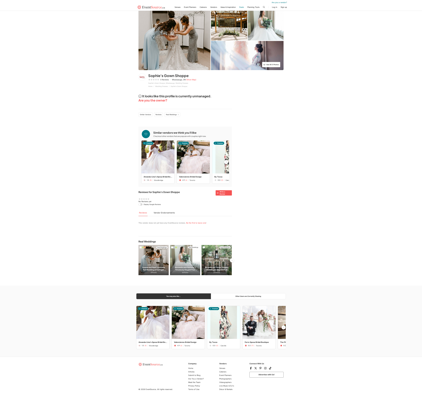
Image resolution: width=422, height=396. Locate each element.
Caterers (203, 7)
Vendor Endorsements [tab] (164, 213)
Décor (221, 389)
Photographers (225, 379)
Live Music (223, 386)
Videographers (225, 382)
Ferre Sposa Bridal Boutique (257, 342)
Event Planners (190, 7)
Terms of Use (193, 389)
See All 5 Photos (272, 64)
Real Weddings (172, 114)
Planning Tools (253, 7)
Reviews (158, 114)
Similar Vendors (145, 114)
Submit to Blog (194, 375)
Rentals (229, 389)
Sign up (284, 7)
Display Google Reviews (152, 204)
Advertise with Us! (266, 374)
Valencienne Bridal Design (190, 177)
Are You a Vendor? (196, 379)
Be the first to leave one (196, 223)
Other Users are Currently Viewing (248, 296)
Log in (274, 7)
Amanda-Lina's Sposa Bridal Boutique (158, 177)
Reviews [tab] (143, 213)
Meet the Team (194, 382)
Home (150, 86)
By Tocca (218, 177)
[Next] (226, 162)
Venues (177, 7)
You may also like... (173, 296)
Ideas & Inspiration (228, 7)
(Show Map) (191, 80)
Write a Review (222, 193)
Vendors (213, 7)
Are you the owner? (152, 100)
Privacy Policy (194, 386)
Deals (241, 7)
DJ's (232, 386)
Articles (191, 372)
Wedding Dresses (161, 86)
